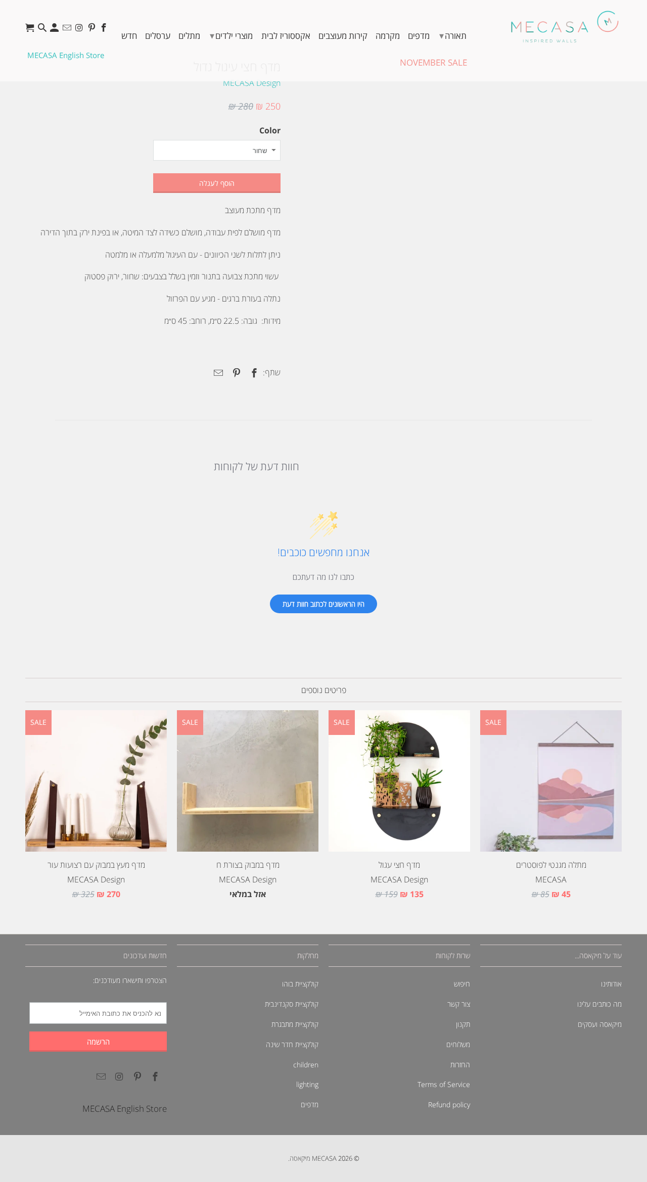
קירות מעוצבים (342, 35)
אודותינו (611, 984)
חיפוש (462, 984)
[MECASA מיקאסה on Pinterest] (92, 30)
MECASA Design (252, 82)
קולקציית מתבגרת (294, 1024)
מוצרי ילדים (231, 35)
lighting (307, 1084)
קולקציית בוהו (300, 984)
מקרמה (388, 35)
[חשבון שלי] (55, 30)
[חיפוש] (43, 30)
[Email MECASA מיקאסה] (68, 30)
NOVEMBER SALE (433, 62)
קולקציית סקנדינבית (291, 1004)
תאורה (453, 35)
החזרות (460, 1064)
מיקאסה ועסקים (600, 1024)
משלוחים (458, 1044)
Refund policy (449, 1104)
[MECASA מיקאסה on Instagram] (80, 30)
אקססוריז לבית (285, 35)
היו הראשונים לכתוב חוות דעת (323, 604)
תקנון (463, 1024)
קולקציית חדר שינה (292, 1044)
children (305, 1064)
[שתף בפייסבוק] (253, 373)
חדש (129, 35)
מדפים (419, 35)
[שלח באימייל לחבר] (217, 373)
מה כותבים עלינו (599, 1004)
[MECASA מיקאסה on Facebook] (105, 30)
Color (270, 130)
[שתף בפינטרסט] (234, 373)
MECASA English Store (65, 55)
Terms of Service (444, 1084)
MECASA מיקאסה (313, 1158)
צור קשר (458, 1004)
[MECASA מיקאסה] (565, 26)
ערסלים (157, 35)
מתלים (189, 35)
